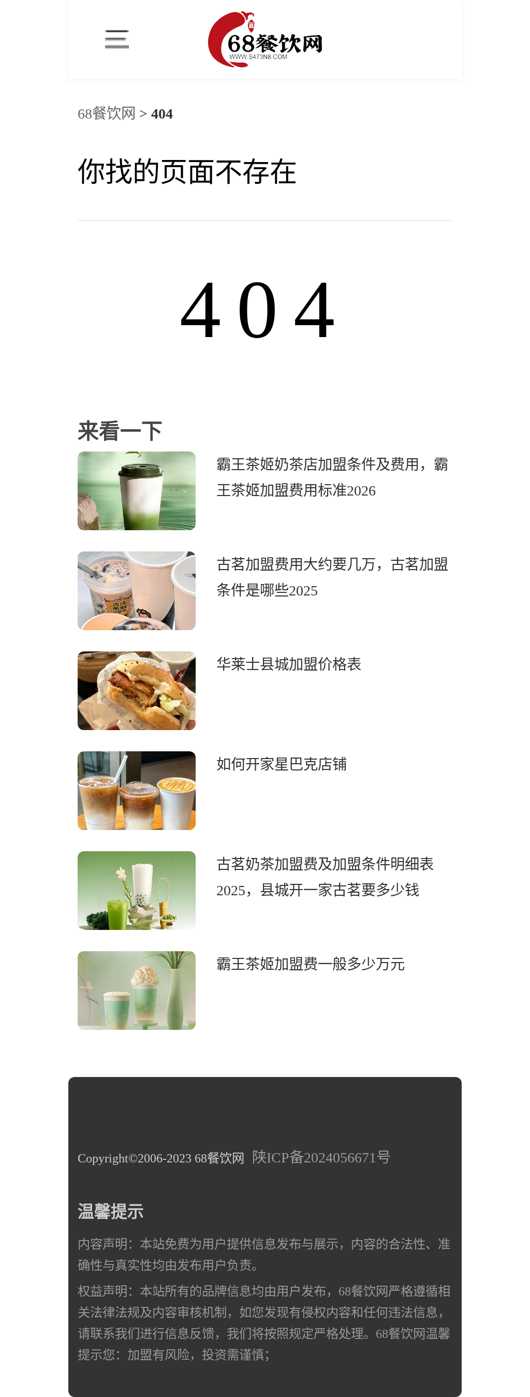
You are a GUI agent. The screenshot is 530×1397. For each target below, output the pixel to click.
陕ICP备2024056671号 (321, 1157)
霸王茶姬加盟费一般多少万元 (310, 964)
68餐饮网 (107, 114)
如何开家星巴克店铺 (281, 764)
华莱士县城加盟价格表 (288, 665)
